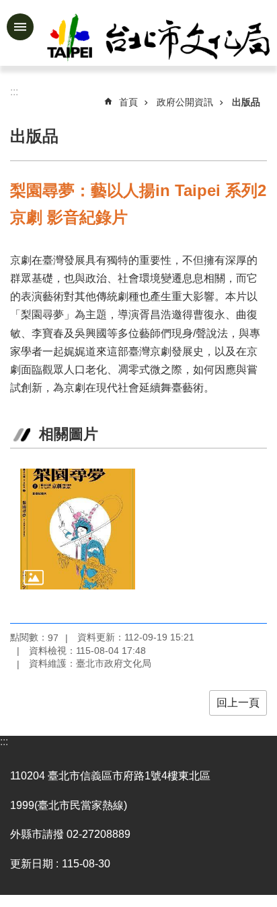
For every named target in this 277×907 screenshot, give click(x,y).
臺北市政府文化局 (159, 39)
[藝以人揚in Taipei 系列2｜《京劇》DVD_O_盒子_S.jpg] (77, 529)
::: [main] (14, 91)
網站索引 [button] (20, 26)
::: (4, 741)
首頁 (128, 102)
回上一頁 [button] (238, 702)
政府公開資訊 (185, 102)
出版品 (246, 102)
